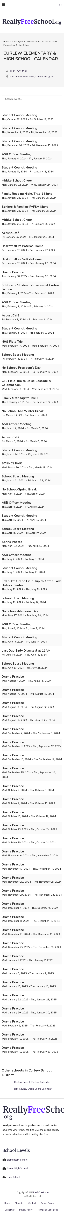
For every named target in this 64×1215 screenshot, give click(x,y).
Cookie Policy (47, 1203)
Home (6, 41)
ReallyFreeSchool (41, 1192)
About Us (19, 1203)
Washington (18, 41)
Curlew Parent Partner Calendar (32, 1082)
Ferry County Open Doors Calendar (32, 1089)
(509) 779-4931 (18, 71)
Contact (32, 1203)
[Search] (60, 5)
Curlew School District (37, 41)
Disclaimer (9, 1209)
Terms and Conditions (47, 1209)
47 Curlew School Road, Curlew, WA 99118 (32, 76)
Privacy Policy (25, 1209)
